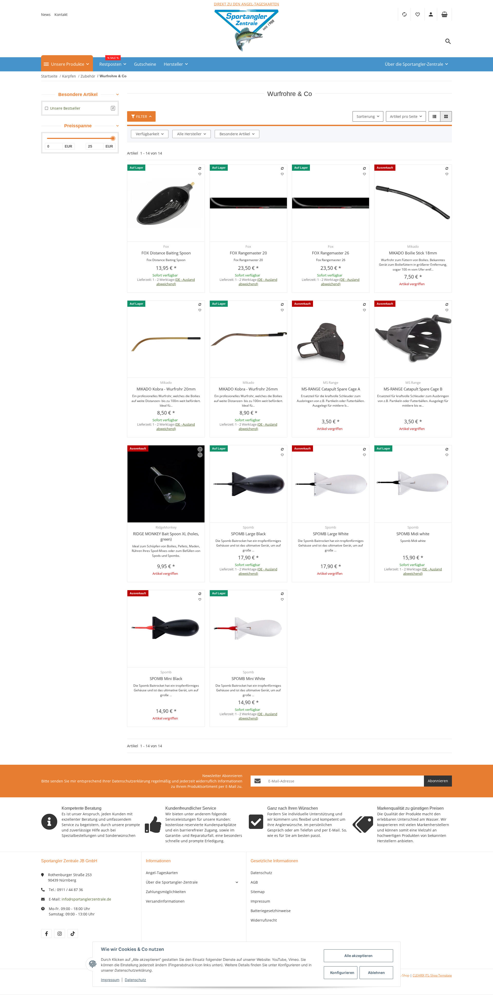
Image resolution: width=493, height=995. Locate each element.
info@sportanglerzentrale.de (86, 899)
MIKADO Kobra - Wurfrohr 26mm (248, 388)
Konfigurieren (342, 972)
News (46, 14)
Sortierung (366, 116)
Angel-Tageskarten (162, 872)
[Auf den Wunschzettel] (200, 174)
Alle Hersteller (189, 133)
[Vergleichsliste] (404, 14)
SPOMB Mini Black (166, 678)
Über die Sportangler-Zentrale (172, 882)
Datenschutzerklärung (131, 781)
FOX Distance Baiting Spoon (166, 252)
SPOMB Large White (330, 533)
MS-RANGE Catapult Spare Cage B (413, 388)
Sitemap (258, 891)
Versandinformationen (165, 901)
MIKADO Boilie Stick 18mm (413, 252)
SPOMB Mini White (248, 678)
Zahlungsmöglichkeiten (166, 891)
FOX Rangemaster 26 (330, 252)
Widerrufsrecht (264, 920)
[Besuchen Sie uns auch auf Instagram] (59, 933)
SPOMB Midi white (412, 533)
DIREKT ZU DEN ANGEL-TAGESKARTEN (246, 4)
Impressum (260, 901)
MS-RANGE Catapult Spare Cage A (330, 388)
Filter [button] (141, 116)
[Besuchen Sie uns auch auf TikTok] (73, 933)
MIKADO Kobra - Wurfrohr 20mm (166, 388)
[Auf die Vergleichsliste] (200, 168)
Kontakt (61, 14)
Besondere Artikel (235, 133)
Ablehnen (376, 972)
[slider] (113, 138)
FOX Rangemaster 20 (248, 252)
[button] (417, 14)
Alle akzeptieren (358, 955)
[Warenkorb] (444, 14)
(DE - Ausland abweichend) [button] (175, 281)
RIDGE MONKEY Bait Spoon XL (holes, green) (166, 536)
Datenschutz (261, 872)
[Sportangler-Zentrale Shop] (246, 53)
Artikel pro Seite (404, 116)
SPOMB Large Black (248, 533)
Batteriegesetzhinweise (271, 910)
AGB (254, 882)
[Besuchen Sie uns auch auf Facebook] (46, 933)
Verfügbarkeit (147, 133)
